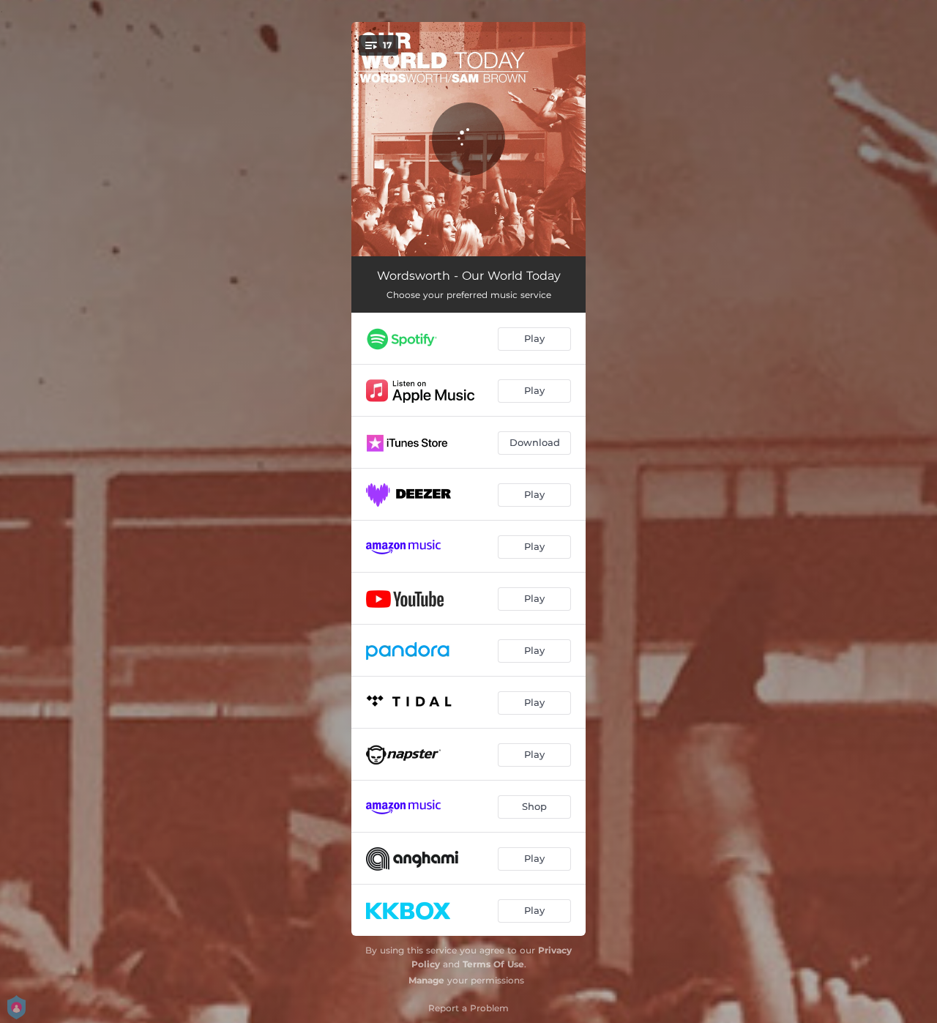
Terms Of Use (493, 964)
